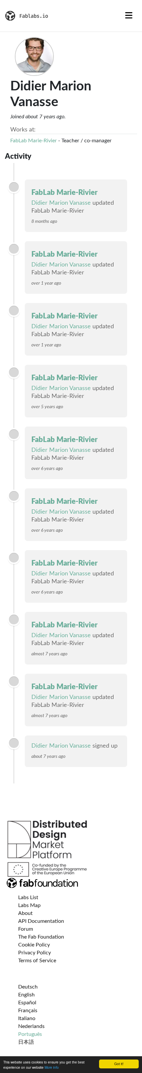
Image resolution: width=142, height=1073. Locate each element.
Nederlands (31, 1026)
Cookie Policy (34, 944)
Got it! (119, 1063)
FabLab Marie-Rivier (33, 140)
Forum (25, 929)
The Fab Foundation (41, 937)
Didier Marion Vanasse (61, 203)
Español (27, 1002)
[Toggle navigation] (129, 16)
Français (27, 1010)
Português (30, 1034)
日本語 (26, 1042)
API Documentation (41, 921)
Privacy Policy (34, 952)
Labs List (28, 897)
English (26, 994)
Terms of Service (37, 960)
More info (52, 1067)
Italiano (26, 1018)
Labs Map (29, 905)
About (25, 913)
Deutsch (28, 987)
